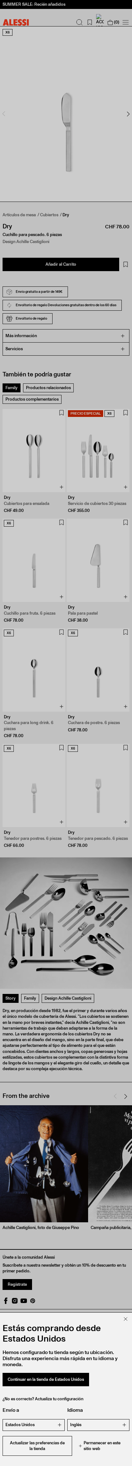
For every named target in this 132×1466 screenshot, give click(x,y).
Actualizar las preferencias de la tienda (37, 1445)
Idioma (75, 1410)
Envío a (11, 1410)
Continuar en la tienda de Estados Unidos (46, 1379)
